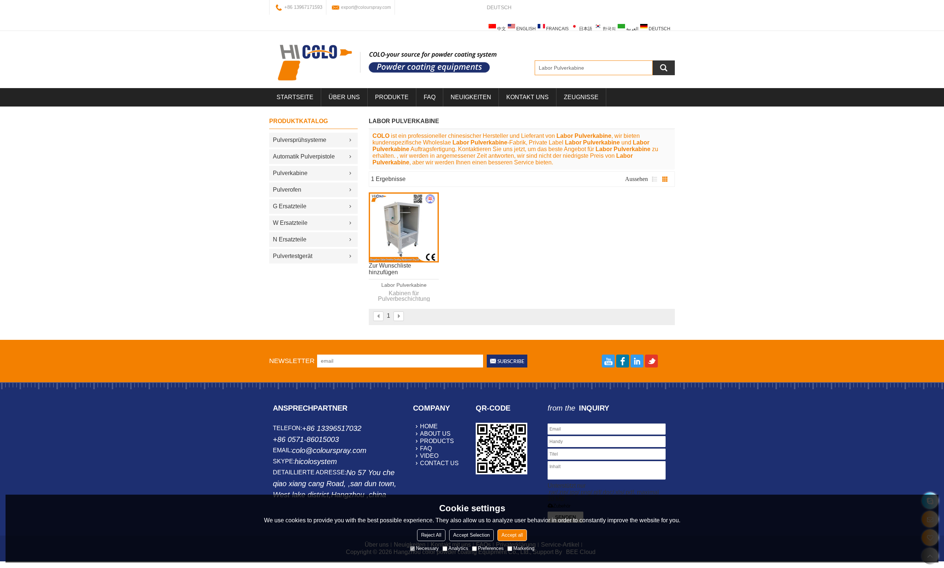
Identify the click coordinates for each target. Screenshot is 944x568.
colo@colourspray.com (329, 450)
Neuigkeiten (471, 97)
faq (426, 448)
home (429, 426)
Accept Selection (471, 535)
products (437, 441)
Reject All (431, 535)
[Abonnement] (507, 361)
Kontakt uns (527, 97)
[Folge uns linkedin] (637, 361)
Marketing (523, 548)
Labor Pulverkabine (404, 285)
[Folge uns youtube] (608, 361)
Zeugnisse (581, 97)
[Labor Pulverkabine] (404, 227)
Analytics (458, 548)
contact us (439, 463)
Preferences (491, 548)
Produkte (392, 97)
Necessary (427, 548)
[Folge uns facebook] (622, 361)
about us (435, 434)
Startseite (295, 97)
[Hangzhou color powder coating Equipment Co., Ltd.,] (387, 62)
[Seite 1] (378, 316)
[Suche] (664, 67)
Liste (654, 179)
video (429, 456)
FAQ (429, 97)
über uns (344, 97)
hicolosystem (316, 461)
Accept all (512, 535)
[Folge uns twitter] (651, 361)
